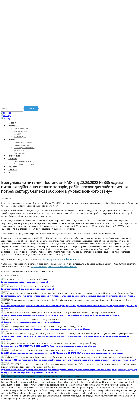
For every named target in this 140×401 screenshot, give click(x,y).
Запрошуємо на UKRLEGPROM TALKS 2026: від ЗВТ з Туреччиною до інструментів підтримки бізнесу (48, 346)
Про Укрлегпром (21, 128)
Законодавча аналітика (24, 164)
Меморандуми (20, 136)
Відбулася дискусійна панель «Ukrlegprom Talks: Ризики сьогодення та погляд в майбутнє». (46, 329)
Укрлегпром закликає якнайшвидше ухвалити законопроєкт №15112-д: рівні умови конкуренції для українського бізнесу (60, 315)
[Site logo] (6, 113)
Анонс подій (19, 150)
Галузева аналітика (22, 161)
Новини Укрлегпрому (23, 142)
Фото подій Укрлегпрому (24, 147)
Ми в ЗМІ (17, 134)
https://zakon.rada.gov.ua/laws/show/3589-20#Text (54, 266)
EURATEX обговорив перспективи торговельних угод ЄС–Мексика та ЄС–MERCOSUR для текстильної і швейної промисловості (61, 353)
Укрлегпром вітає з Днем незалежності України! (24, 282)
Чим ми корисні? (21, 131)
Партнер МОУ (20, 153)
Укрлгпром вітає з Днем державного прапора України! (27, 289)
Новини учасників (21, 145)
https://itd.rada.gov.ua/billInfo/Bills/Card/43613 (58, 259)
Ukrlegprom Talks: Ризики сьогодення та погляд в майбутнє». (31, 322)
